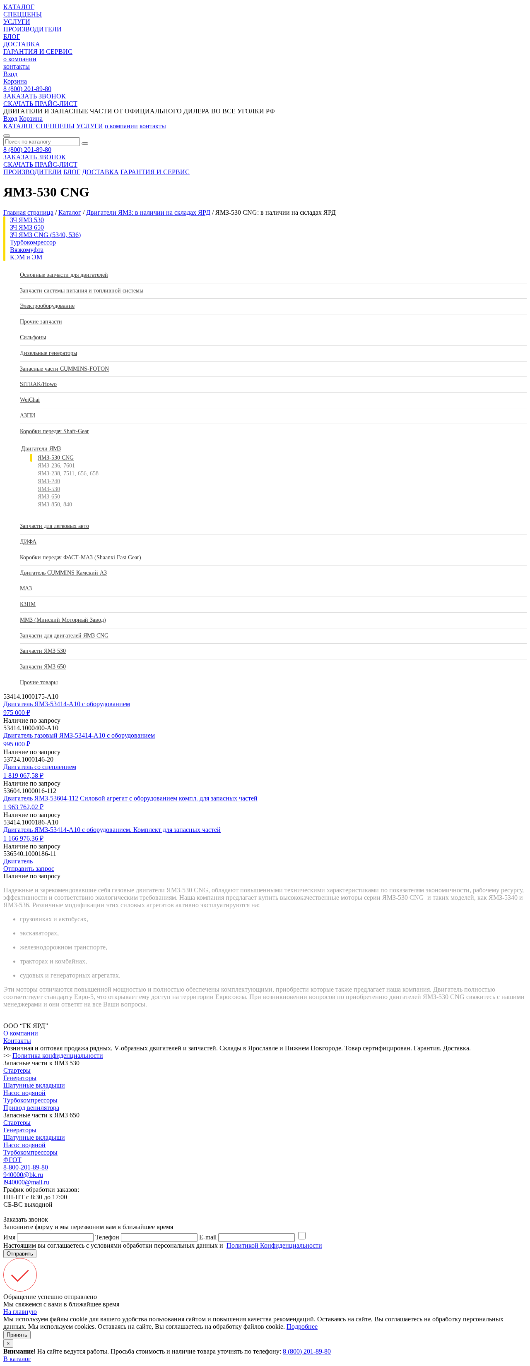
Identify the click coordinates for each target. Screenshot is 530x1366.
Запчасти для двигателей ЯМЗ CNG (64, 636)
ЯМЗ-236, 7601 (56, 466)
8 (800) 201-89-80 (27, 88)
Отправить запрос (28, 868)
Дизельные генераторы (48, 353)
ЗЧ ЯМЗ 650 (27, 227)
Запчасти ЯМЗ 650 (43, 667)
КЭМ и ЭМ (26, 257)
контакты (16, 66)
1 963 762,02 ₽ (23, 806)
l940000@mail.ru (26, 1182)
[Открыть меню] (6, 135)
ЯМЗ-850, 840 (55, 504)
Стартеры (17, 1070)
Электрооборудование (47, 306)
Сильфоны (33, 337)
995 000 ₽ (16, 744)
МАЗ (26, 588)
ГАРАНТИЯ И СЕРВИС (37, 51)
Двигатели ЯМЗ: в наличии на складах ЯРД (148, 212)
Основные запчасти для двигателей (64, 275)
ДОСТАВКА (21, 44)
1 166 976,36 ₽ (23, 838)
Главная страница (28, 212)
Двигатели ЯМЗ (41, 449)
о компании (19, 58)
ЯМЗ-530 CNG (56, 458)
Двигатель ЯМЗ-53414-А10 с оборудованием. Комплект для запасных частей (112, 829)
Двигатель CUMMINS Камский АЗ (63, 573)
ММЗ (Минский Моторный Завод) (63, 620)
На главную (20, 1311)
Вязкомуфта (26, 249)
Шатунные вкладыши (34, 1085)
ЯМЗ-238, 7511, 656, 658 (68, 473)
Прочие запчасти (41, 322)
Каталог (69, 212)
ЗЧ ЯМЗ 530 (27, 219)
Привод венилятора (31, 1107)
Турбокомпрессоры (30, 1100)
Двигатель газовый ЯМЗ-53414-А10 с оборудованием (79, 735)
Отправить (20, 1254)
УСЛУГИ (16, 21)
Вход (10, 73)
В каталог (17, 1358)
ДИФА (28, 542)
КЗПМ (28, 604)
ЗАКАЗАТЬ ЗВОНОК (34, 96)
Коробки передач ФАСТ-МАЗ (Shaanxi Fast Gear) (80, 557)
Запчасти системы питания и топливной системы (81, 291)
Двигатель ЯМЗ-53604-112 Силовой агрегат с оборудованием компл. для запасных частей (130, 798)
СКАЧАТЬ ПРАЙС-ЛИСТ (40, 103)
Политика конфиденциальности (57, 1055)
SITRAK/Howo (38, 384)
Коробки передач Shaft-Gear (54, 431)
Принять (17, 1335)
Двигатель (18, 861)
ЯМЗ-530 (49, 489)
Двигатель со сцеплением (39, 766)
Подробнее (302, 1326)
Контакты (17, 1040)
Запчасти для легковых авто (54, 526)
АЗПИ (27, 415)
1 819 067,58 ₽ (23, 775)
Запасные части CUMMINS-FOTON (64, 369)
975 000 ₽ (16, 712)
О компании (20, 1033)
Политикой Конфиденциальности (274, 1245)
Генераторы (19, 1077)
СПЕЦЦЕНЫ (22, 14)
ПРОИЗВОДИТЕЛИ (32, 29)
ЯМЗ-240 (49, 481)
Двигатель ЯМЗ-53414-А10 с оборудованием (66, 703)
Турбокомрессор (33, 242)
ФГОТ (12, 1159)
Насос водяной (24, 1092)
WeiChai (30, 400)
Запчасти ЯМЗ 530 (43, 651)
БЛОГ (11, 36)
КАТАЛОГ (18, 6)
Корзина (15, 81)
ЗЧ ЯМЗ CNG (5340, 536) (45, 234)
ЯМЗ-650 (49, 497)
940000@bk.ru (23, 1174)
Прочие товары (39, 682)
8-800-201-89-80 (25, 1167)
